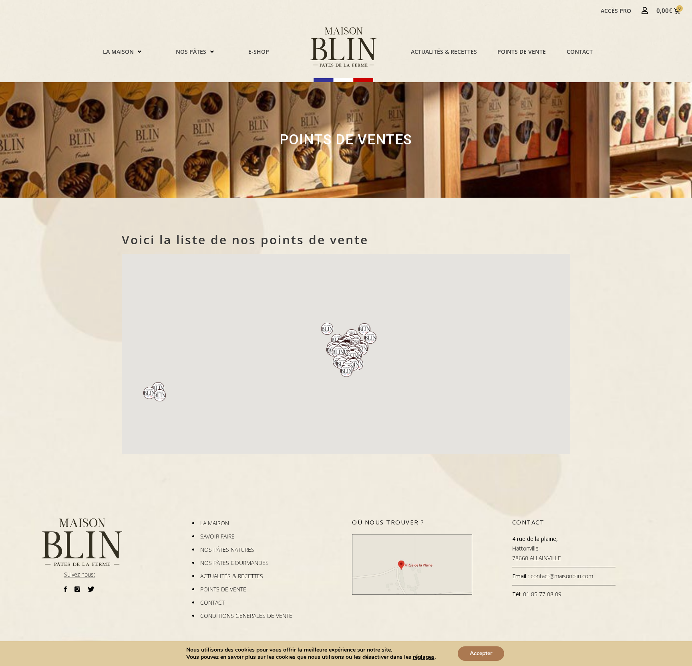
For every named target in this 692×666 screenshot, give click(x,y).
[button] (122, 52)
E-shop (258, 51)
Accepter (481, 653)
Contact (580, 51)
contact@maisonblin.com (562, 576)
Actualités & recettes (444, 51)
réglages (424, 657)
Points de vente (521, 51)
